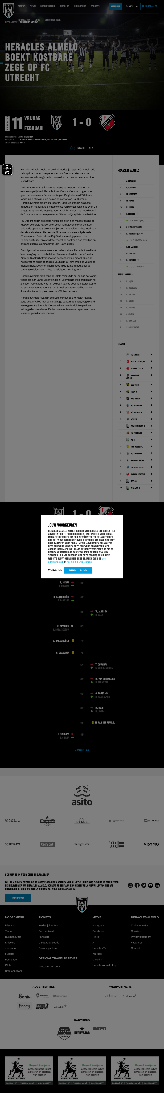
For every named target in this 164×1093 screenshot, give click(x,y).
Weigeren (55, 570)
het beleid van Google (79, 562)
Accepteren (78, 570)
